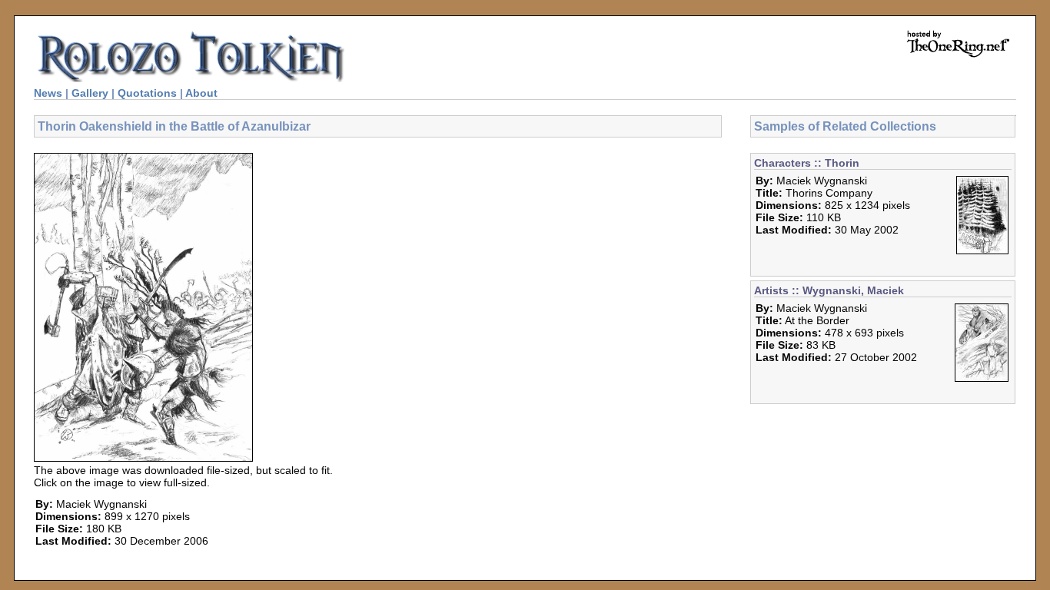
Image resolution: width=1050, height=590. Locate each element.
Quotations (147, 93)
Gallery (89, 93)
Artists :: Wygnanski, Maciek (829, 290)
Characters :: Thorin (806, 163)
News (48, 93)
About (201, 93)
